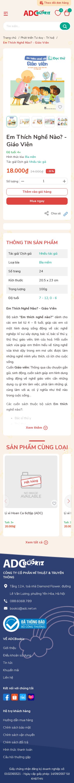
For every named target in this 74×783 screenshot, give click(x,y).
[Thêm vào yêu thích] (60, 106)
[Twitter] (23, 697)
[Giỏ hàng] (68, 13)
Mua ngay (37, 201)
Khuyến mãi (11, 670)
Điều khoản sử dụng (17, 655)
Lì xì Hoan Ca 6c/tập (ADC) (24, 513)
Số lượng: (12, 181)
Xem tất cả (34, 542)
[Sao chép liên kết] (66, 213)
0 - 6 (53, 298)
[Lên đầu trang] (63, 763)
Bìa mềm (30, 157)
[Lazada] (31, 697)
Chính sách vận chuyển (19, 735)
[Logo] (23, 563)
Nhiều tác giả (37, 162)
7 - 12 (43, 298)
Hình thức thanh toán (17, 749)
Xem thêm (34, 427)
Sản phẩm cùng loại (37, 447)
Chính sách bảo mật (17, 727)
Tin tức (8, 663)
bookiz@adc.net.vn (23, 608)
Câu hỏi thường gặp (17, 757)
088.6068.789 (21, 601)
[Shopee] (14, 697)
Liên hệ (8, 677)
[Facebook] (6, 697)
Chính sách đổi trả (15, 742)
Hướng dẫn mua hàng (18, 720)
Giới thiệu (9, 648)
